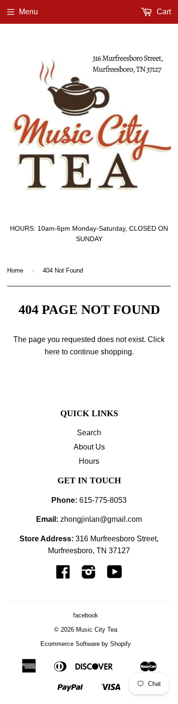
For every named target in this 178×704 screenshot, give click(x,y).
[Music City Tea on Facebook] (63, 575)
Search (89, 433)
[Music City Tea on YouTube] (114, 575)
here (52, 352)
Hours (89, 461)
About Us (89, 447)
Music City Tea (96, 629)
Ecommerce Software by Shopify (85, 643)
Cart (163, 12)
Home (15, 270)
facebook (85, 615)
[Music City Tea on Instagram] (89, 575)
